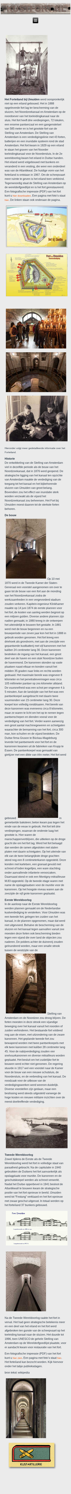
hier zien (17, 1358)
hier (7, 200)
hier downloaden (22, 195)
